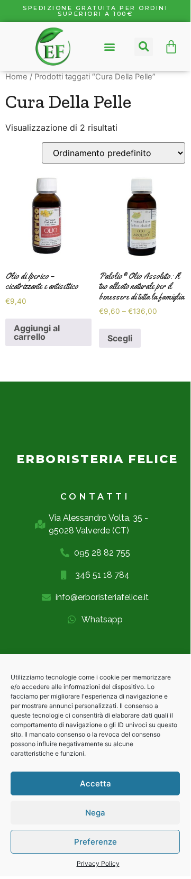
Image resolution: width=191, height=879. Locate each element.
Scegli (119, 338)
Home (16, 76)
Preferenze (95, 842)
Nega (95, 813)
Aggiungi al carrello (37, 332)
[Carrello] (171, 46)
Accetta (95, 783)
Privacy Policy (98, 863)
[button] (109, 47)
